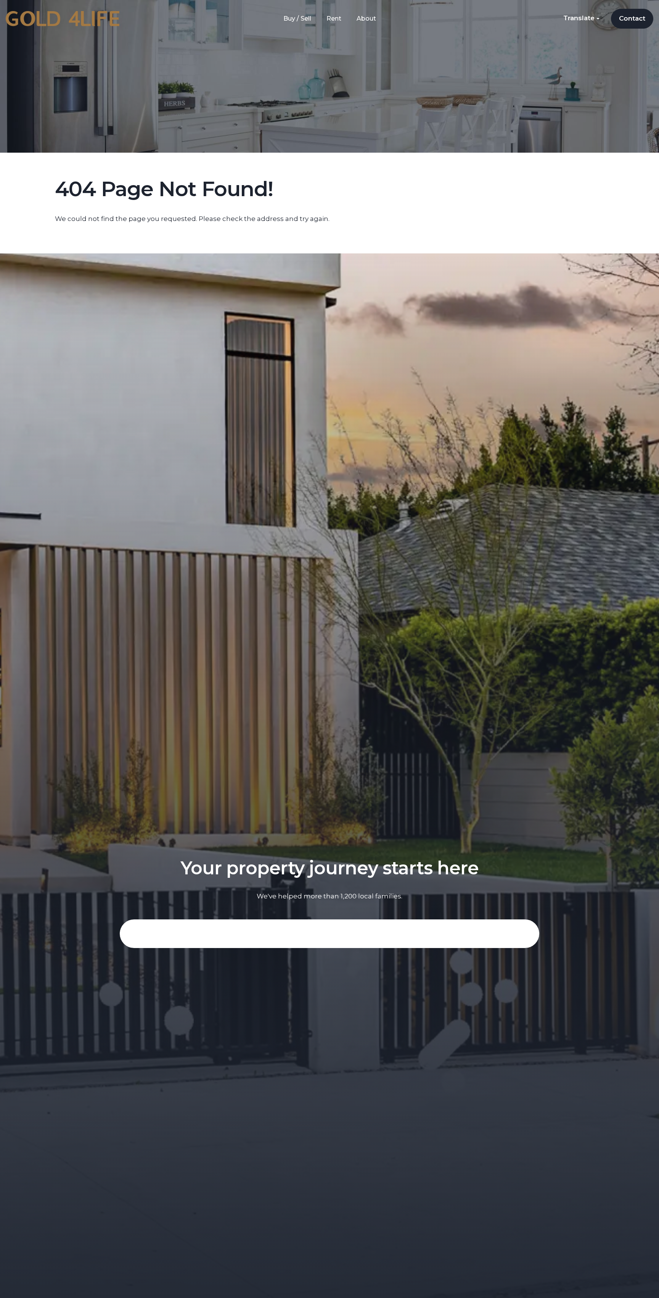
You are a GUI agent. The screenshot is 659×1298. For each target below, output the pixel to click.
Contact (632, 18)
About (366, 18)
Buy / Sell (297, 18)
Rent (333, 18)
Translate (579, 18)
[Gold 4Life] (62, 18)
